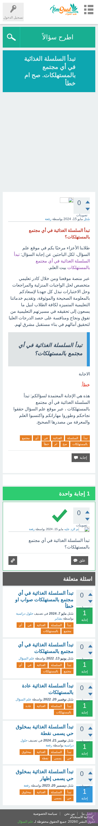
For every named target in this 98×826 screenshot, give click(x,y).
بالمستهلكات (80, 444)
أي (36, 438)
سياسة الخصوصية (45, 813)
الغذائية (57, 438)
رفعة (49, 745)
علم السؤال (26, 658)
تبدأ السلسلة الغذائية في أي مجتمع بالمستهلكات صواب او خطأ (44, 599)
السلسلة (72, 438)
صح (65, 444)
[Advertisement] (49, 143)
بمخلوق (26, 752)
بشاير (58, 618)
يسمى (58, 758)
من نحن (69, 813)
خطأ (46, 444)
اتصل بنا (87, 813)
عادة (28, 706)
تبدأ (86, 438)
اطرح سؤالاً (58, 37)
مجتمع (26, 438)
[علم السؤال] (64, 9)
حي (69, 758)
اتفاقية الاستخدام (81, 817)
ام (55, 444)
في (46, 438)
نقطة (45, 758)
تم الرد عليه (71, 529)
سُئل (87, 219)
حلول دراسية (24, 613)
